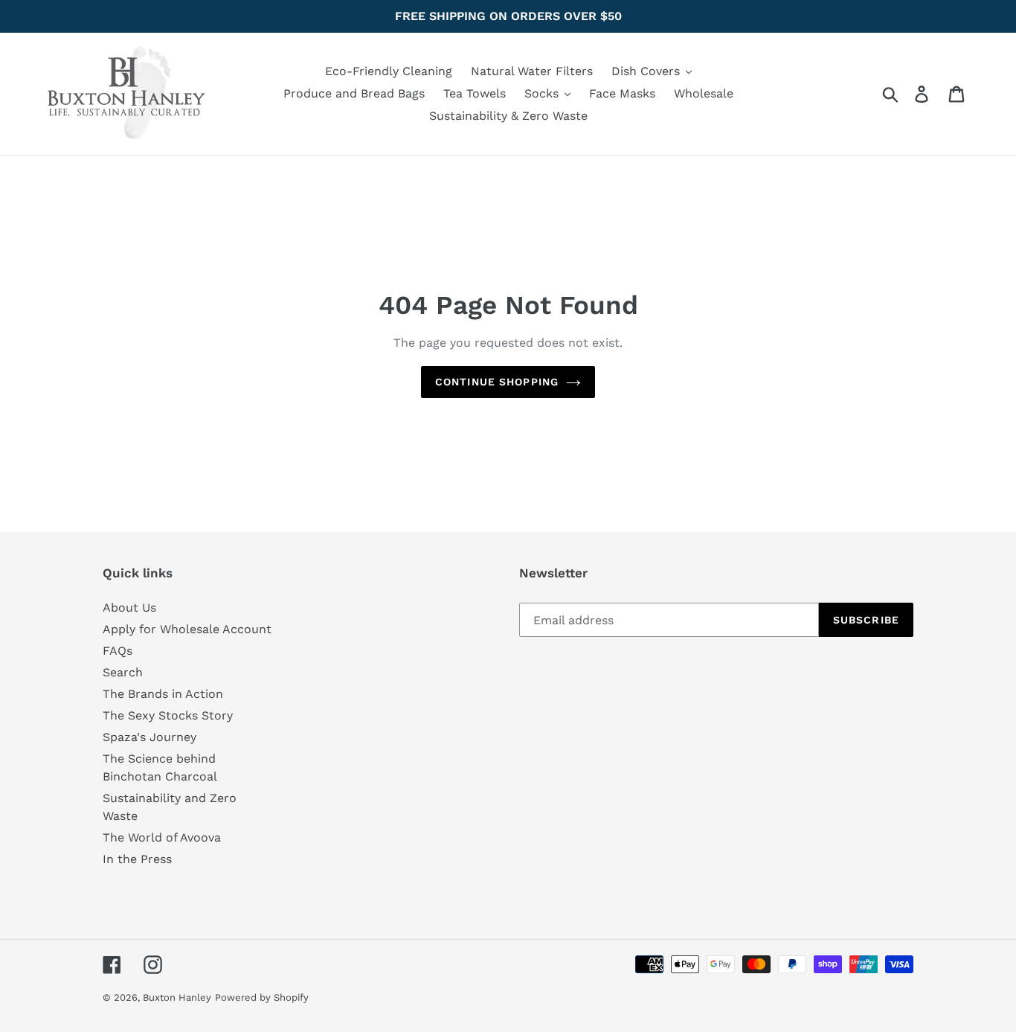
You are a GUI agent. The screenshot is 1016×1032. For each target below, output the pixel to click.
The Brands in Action (163, 694)
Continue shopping (497, 382)
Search (123, 672)
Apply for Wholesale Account (187, 629)
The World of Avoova (162, 837)
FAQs (117, 651)
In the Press (137, 859)
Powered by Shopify (262, 997)
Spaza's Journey (149, 737)
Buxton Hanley (177, 997)
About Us (129, 607)
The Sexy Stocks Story (168, 715)
